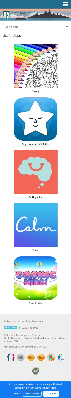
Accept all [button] (51, 394)
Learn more (50, 387)
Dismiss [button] (17, 394)
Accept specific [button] (32, 394)
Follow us (12, 327)
